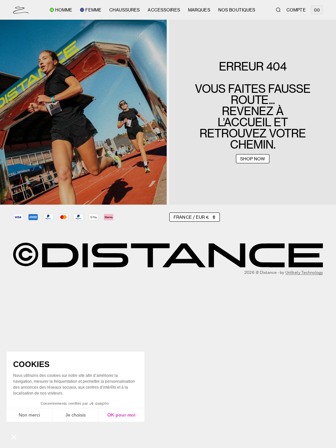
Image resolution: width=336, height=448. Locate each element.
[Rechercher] (278, 9)
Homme (64, 9)
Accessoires (164, 9)
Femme (93, 9)
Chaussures (124, 9)
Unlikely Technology (304, 272)
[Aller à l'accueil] (21, 9)
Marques (199, 9)
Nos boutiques (237, 9)
